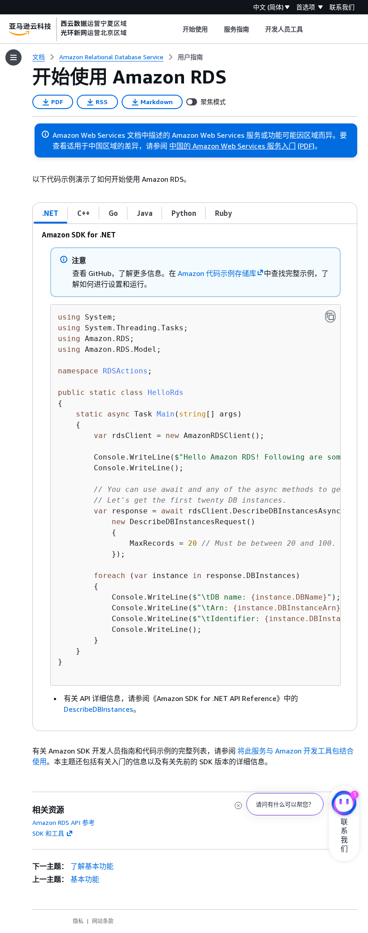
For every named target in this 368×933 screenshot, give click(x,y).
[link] (190, 57)
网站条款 (103, 921)
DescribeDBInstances (98, 709)
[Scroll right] (309, 29)
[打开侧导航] (13, 57)
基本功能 (84, 879)
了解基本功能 (92, 866)
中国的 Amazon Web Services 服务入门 (232, 145)
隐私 (78, 921)
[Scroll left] (175, 29)
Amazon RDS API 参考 (63, 822)
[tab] (50, 213)
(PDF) (306, 145)
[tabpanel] (195, 477)
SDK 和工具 (48, 833)
